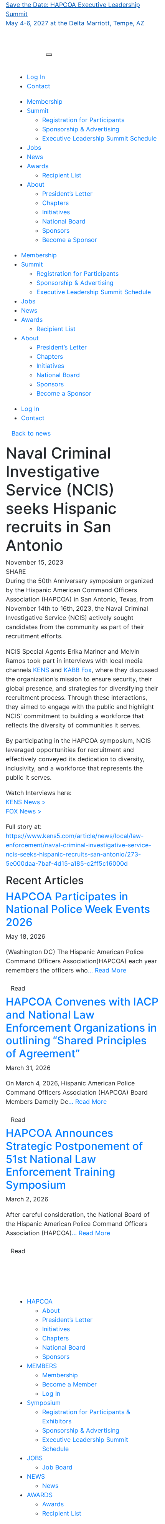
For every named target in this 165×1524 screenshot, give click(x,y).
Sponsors (55, 230)
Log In (36, 77)
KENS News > (26, 802)
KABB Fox (78, 670)
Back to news (28, 433)
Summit (38, 110)
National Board (64, 221)
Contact (38, 86)
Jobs (34, 147)
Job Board (57, 1467)
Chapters (55, 203)
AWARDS (40, 1495)
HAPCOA (40, 1301)
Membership (45, 101)
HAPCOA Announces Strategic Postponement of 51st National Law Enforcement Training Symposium (74, 1158)
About (36, 184)
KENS (41, 670)
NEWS (36, 1476)
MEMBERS (42, 1366)
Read (18, 988)
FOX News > (24, 811)
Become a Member (69, 1384)
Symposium (44, 1402)
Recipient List (61, 175)
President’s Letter (67, 193)
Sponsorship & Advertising (80, 129)
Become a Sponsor (69, 240)
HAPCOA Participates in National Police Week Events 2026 (78, 909)
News (35, 157)
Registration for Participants (83, 120)
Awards (37, 166)
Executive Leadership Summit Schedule (99, 138)
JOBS (35, 1458)
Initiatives (56, 212)
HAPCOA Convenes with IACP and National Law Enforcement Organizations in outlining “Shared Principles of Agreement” (82, 1027)
